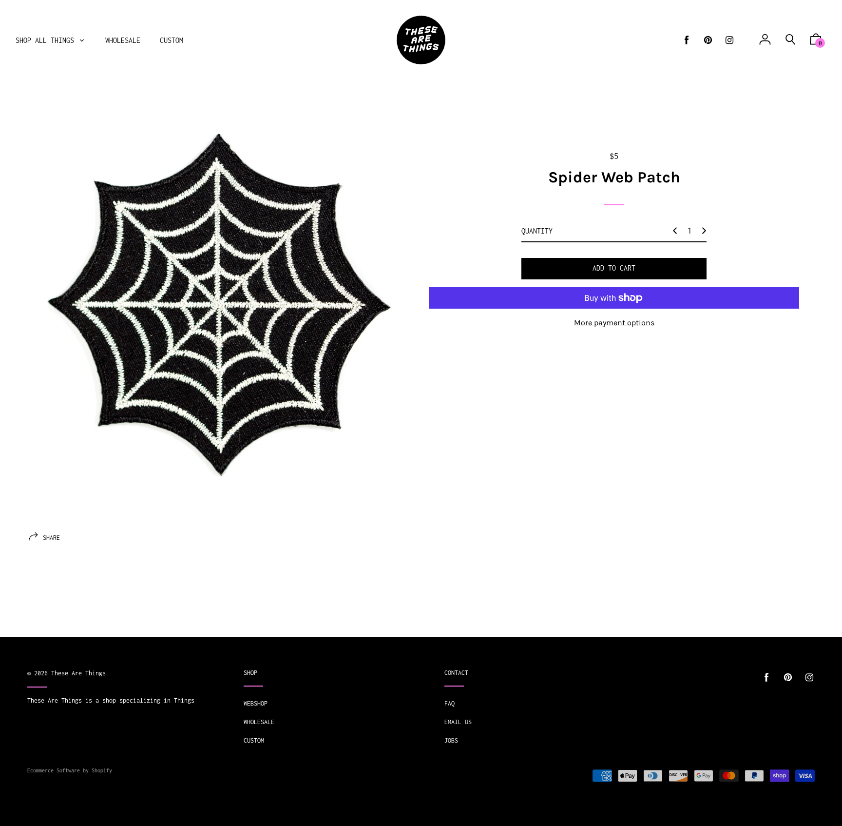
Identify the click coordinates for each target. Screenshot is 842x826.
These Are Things (78, 673)
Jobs (451, 740)
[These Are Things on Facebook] (686, 40)
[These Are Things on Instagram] (729, 40)
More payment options (614, 322)
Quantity (537, 231)
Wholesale (259, 722)
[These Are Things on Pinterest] (708, 40)
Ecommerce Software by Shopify (69, 770)
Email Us (458, 722)
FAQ (449, 703)
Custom (254, 740)
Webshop (256, 703)
